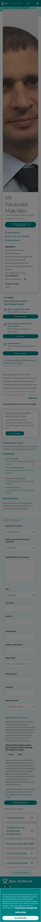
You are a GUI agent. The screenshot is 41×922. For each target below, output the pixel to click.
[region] (20, 905)
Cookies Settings (20, 912)
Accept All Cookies (20, 918)
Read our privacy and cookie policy (26, 908)
